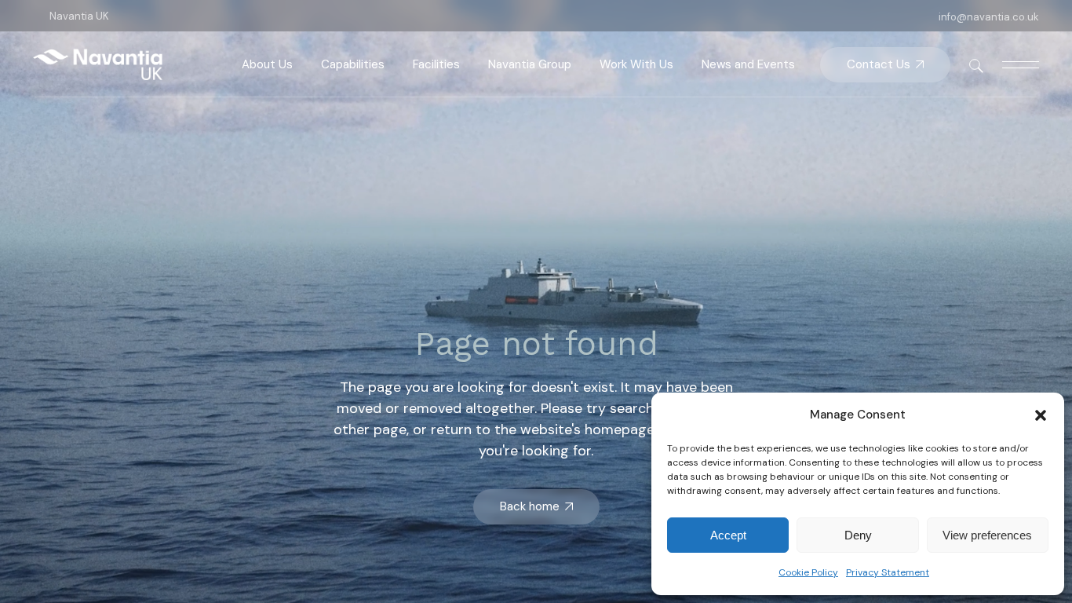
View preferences (987, 535)
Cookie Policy (808, 572)
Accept (728, 535)
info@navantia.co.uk (989, 17)
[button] (1040, 415)
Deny (858, 535)
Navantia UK (79, 16)
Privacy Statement (887, 572)
